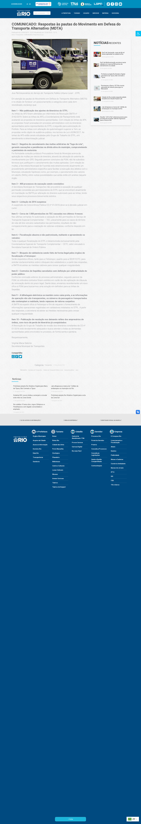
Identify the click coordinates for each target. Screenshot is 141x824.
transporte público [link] (69, 370)
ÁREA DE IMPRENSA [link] (70, 420)
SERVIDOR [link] (95, 13)
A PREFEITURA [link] (66, 13)
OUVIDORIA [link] (115, 13)
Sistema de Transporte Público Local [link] (53, 370)
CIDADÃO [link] (86, 13)
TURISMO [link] (77, 13)
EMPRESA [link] (105, 13)
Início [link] (13, 34)
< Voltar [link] (70, 819)
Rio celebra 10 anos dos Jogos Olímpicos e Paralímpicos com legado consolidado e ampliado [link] (29, 406)
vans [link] (77, 370)
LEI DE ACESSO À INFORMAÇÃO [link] (30, 420)
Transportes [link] (19, 34)
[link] (138, 33)
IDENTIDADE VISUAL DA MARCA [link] (111, 420)
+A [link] (29, 4)
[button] (48, 13)
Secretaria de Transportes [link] (35, 370)
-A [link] (27, 4)
